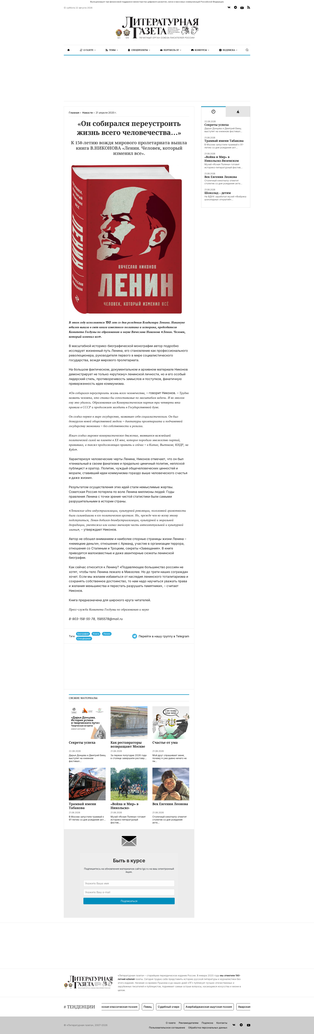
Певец (133, 1006)
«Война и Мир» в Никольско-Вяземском (221, 159)
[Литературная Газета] (157, 28)
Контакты (221, 1022)
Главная (74, 112)
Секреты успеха (216, 125)
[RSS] (248, 8)
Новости (87, 112)
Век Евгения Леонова (220, 177)
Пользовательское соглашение (167, 1027)
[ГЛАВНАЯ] (68, 50)
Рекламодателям (188, 1022)
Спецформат (84, 638)
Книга (96, 633)
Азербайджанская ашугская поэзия (194, 1006)
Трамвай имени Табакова (224, 141)
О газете (170, 1022)
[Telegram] (235, 8)
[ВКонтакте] (229, 8)
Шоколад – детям (217, 193)
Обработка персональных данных (207, 1027)
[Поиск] (247, 50)
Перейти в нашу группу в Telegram (164, 636)
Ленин (106, 633)
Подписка (207, 1022)
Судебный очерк (154, 1006)
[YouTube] (242, 8)
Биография (83, 633)
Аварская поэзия (234, 1006)
